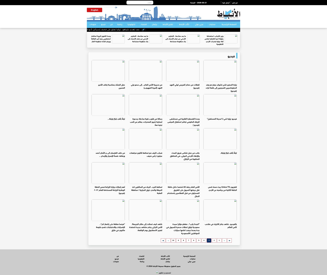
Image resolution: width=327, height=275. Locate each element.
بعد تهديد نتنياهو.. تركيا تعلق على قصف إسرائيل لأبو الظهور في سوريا (112, 30)
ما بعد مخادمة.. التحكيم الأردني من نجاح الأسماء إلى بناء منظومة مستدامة (175, 38)
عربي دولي (199, 25)
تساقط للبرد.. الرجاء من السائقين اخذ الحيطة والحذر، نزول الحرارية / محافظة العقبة (146, 189)
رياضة (119, 25)
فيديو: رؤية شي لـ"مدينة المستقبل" (222, 118)
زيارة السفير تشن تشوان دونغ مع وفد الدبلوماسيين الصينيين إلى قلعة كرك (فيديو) (221, 87)
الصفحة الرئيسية (229, 25)
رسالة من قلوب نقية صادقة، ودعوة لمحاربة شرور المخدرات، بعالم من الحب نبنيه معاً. (146, 121)
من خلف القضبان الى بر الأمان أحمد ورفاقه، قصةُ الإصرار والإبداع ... (110, 154)
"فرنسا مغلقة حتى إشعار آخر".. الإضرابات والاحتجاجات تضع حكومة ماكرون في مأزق (110, 227)
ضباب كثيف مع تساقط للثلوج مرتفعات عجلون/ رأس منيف (145, 154)
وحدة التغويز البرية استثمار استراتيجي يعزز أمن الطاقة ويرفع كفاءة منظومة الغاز (101, 38)
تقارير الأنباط (168, 25)
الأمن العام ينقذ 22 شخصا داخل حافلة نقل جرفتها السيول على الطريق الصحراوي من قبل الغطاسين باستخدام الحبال (183, 191)
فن (111, 25)
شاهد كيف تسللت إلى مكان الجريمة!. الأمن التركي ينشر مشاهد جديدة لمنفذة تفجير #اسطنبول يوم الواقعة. (145, 227)
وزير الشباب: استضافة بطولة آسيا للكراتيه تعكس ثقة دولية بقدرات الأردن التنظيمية (214, 39)
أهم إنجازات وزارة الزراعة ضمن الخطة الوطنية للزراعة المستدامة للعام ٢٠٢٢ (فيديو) (109, 189)
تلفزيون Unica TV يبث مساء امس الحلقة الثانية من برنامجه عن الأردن (222, 188)
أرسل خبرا (226, 2)
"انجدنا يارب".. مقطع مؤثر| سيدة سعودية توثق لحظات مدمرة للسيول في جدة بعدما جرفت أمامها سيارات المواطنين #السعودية (183, 228)
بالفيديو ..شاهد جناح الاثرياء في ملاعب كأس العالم (221, 225)
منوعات (92, 25)
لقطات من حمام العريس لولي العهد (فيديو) (185, 86)
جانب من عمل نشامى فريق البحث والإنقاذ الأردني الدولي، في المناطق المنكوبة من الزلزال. (185, 155)
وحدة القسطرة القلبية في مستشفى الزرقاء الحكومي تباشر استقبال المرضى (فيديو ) (183, 121)
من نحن (235, 2)
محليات (212, 25)
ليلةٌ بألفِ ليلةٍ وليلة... (116, 118)
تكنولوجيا (131, 25)
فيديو (103, 25)
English (94, 10)
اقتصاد (144, 25)
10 (173, 240)
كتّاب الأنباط (184, 25)
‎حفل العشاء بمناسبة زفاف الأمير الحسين (111, 86)
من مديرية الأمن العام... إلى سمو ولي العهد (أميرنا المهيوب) (146, 86)
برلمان (154, 25)
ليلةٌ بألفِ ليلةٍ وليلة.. (228, 152)
